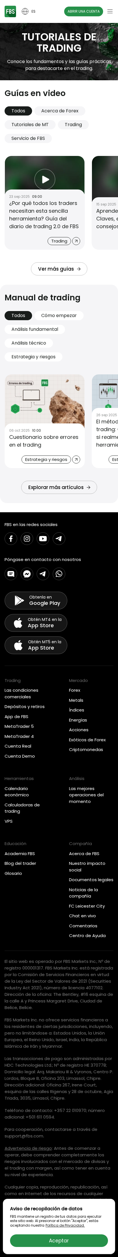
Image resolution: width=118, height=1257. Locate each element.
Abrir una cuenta (84, 11)
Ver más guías (56, 268)
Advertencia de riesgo (28, 1148)
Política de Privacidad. (65, 1225)
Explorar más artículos (56, 487)
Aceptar (59, 1240)
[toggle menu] (110, 11)
